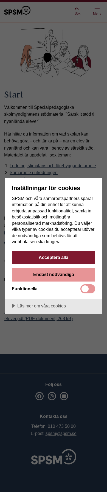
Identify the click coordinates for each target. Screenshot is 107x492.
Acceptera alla (53, 257)
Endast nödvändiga (53, 274)
